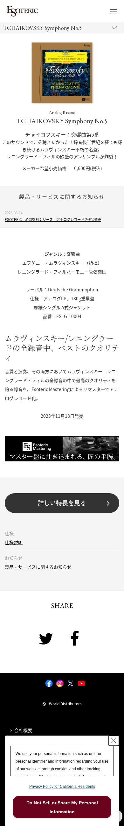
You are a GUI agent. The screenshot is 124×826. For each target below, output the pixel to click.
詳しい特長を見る (62, 502)
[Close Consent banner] (114, 741)
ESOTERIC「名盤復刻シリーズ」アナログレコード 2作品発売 (53, 219)
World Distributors (65, 704)
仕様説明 (14, 542)
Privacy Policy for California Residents (62, 786)
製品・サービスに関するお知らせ (38, 567)
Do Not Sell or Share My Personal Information (62, 807)
